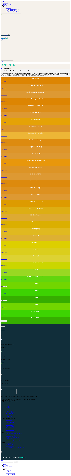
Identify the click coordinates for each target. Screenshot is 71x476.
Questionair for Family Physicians (13, 11)
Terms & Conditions (10, 413)
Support (8, 407)
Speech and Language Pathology (13, 440)
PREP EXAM (4, 81)
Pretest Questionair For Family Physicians (15, 447)
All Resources (9, 420)
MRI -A (8, 423)
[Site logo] (11, 33)
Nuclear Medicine (10, 427)
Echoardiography (10, 430)
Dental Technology (10, 422)
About (7, 406)
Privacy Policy (9, 416)
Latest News (9, 408)
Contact (2, 61)
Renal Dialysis (9, 438)
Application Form (4, 35)
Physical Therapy (10, 426)
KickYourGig (22, 457)
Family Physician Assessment (12, 9)
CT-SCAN (8, 421)
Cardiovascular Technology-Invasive (14, 433)
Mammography (9, 425)
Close (2, 460)
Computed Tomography (11, 436)
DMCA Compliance (10, 412)
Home (2, 68)
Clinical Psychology (10, 10)
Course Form (9, 411)
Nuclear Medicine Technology (12, 437)
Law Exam (8, 8)
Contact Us (3, 38)
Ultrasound (8, 428)
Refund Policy (9, 415)
